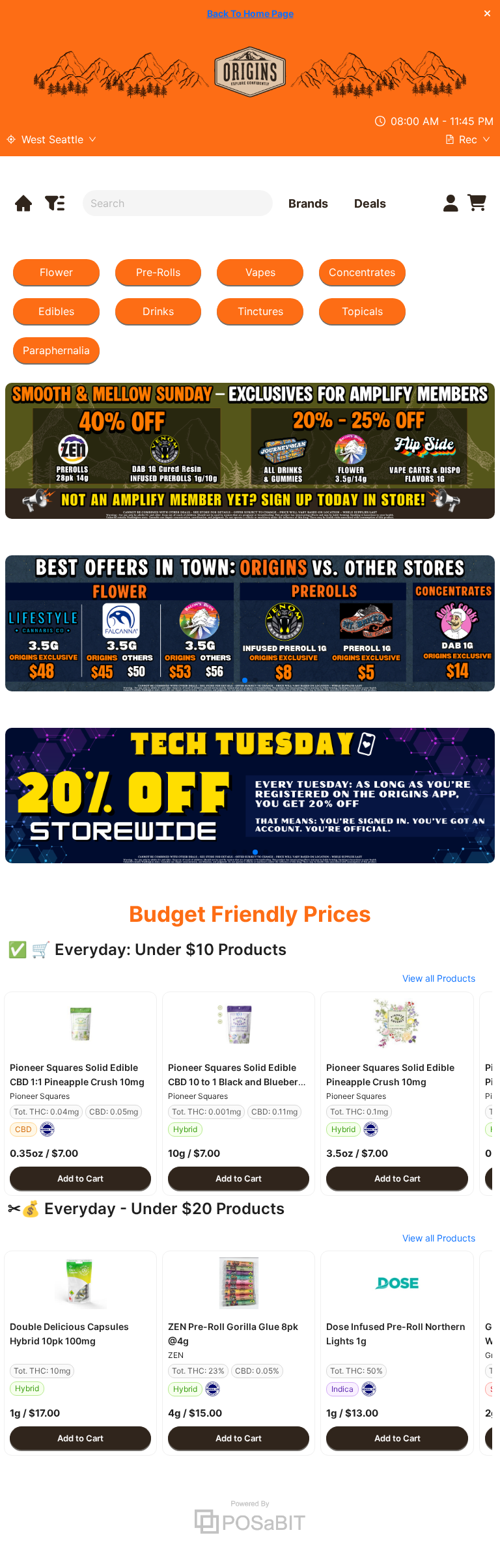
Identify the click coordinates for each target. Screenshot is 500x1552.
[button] (80, 1024)
